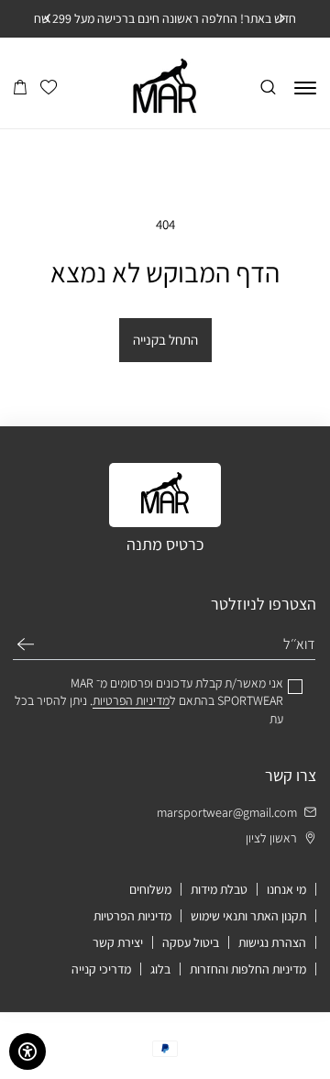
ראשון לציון (271, 838)
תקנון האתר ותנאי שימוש (248, 915)
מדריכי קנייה (101, 969)
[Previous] (281, 18)
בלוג (160, 969)
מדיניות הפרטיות (132, 915)
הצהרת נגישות (272, 942)
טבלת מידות (219, 889)
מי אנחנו (286, 889)
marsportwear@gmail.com (227, 812)
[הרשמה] (26, 644)
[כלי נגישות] (27, 1051)
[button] (20, 88)
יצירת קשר (118, 942)
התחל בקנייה (165, 339)
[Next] (48, 18)
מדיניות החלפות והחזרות (248, 969)
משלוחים (150, 889)
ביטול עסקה (190, 942)
